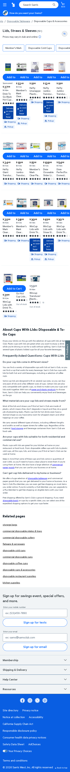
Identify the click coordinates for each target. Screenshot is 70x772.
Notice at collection (14, 717)
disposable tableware (37, 478)
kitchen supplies (11, 582)
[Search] (54, 4)
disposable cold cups (14, 550)
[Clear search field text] (49, 4)
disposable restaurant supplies (19, 576)
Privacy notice (30, 710)
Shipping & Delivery (15, 670)
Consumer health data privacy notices (24, 737)
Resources (9, 689)
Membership (10, 660)
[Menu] (5, 4)
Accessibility (36, 717)
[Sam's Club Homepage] (13, 4)
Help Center (10, 679)
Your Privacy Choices (20, 751)
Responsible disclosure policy (20, 731)
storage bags (10, 524)
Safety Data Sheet (13, 744)
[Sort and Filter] (64, 33)
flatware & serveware (14, 544)
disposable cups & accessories (19, 569)
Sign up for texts (35, 622)
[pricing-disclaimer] (39, 36)
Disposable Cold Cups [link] (40, 48)
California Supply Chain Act (18, 724)
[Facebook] (22, 700)
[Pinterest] (45, 700)
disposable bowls (10, 500)
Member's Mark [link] (13, 48)
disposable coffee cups (15, 563)
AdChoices (34, 744)
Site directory (10, 710)
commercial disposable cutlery (19, 537)
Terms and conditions (15, 760)
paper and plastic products (43, 389)
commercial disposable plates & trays (22, 531)
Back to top (62, 767)
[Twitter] (37, 700)
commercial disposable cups (18, 556)
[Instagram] (30, 700)
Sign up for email (35, 647)
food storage (17, 428)
